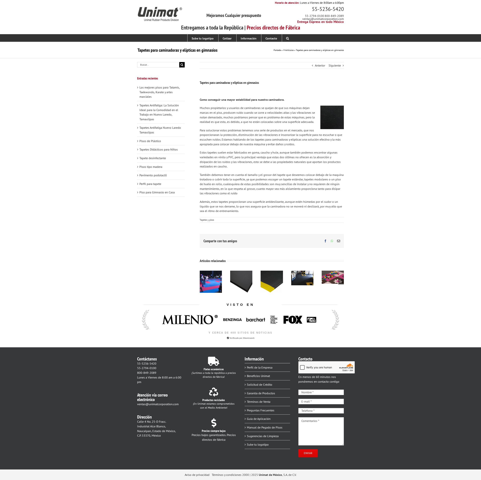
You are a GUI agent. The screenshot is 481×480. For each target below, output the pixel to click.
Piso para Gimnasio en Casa (157, 192)
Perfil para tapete (150, 184)
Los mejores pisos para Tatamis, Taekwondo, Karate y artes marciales (159, 92)
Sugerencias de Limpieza (263, 436)
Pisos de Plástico (150, 141)
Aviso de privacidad (197, 475)
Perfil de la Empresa (259, 367)
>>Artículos (288, 50)
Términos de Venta (258, 402)
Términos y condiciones (226, 475)
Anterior (320, 65)
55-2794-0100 (314, 16)
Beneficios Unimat (258, 376)
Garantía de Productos (261, 393)
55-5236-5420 (328, 8)
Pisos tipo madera (150, 167)
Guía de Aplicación (259, 419)
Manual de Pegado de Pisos (264, 427)
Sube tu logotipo (258, 444)
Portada (277, 50)
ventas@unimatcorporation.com (323, 19)
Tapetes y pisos (207, 219)
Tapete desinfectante (152, 158)
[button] (287, 38)
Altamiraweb (248, 338)
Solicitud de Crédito (259, 384)
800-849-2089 (334, 16)
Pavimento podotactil (153, 175)
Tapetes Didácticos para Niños (158, 149)
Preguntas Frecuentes (260, 410)
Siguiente (335, 65)
